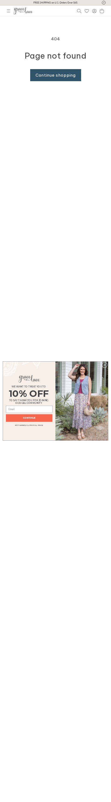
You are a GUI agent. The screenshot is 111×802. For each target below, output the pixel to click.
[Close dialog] (104, 364)
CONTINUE (29, 418)
